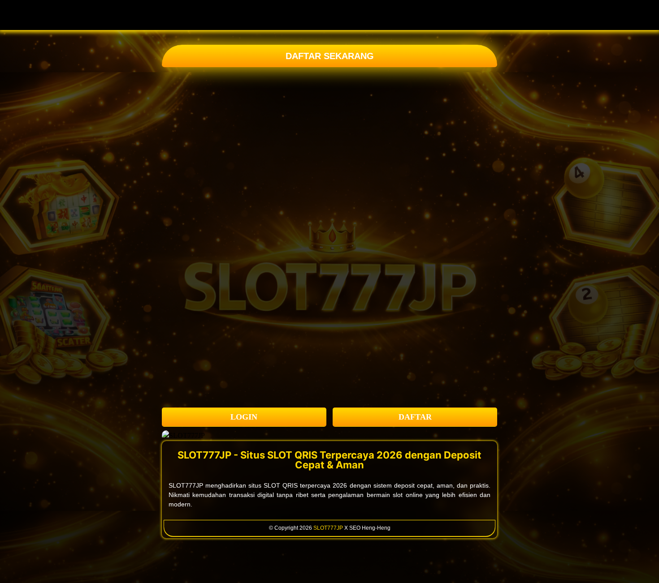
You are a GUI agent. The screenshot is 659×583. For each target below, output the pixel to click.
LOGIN (243, 416)
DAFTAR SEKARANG (330, 56)
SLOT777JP (328, 528)
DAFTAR (415, 416)
